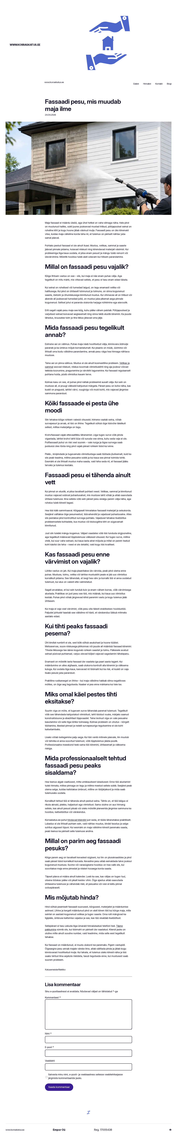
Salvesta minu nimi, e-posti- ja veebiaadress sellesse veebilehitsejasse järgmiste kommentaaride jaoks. (85, 1076)
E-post (49, 1047)
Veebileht (50, 1060)
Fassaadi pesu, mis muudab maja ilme (83, 105)
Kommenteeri (53, 997)
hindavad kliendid (77, 820)
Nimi (48, 1033)
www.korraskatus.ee (25, 44)
